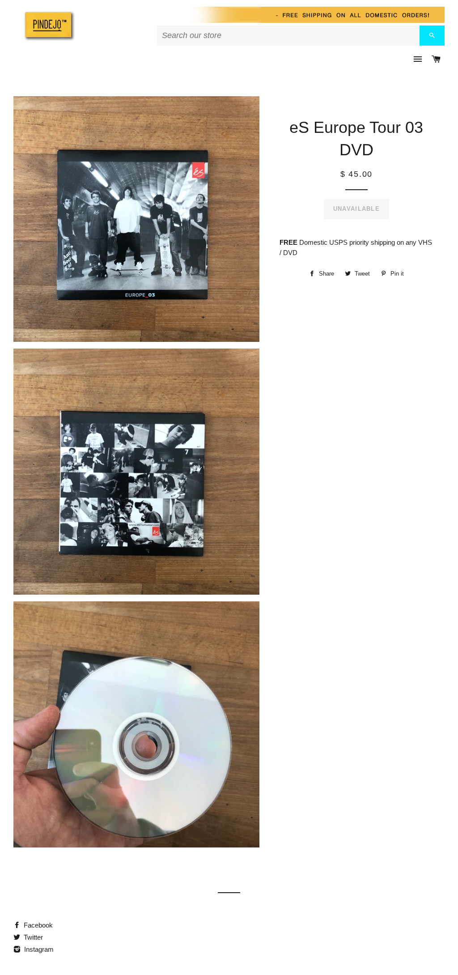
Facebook (37, 925)
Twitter (32, 937)
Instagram (38, 949)
